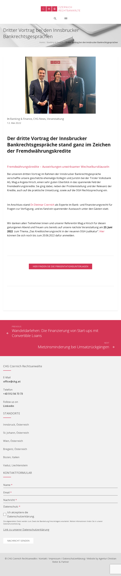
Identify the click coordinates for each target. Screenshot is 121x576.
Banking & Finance (55, 42)
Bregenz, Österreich (15, 449)
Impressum (54, 558)
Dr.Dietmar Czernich (42, 204)
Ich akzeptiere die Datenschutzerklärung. (21, 514)
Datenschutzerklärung (74, 558)
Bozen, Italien (11, 457)
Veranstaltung (55, 119)
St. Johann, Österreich (16, 432)
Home (42, 42)
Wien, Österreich (13, 441)
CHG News (39, 119)
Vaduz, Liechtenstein (15, 465)
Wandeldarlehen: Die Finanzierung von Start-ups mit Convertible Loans (55, 333)
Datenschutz (11, 506)
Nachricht (10, 500)
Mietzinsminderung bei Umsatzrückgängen (73, 346)
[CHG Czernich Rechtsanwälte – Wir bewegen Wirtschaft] (60, 8)
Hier (101, 231)
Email (7, 492)
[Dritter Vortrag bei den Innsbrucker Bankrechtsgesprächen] (60, 85)
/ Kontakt (42, 558)
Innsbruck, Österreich (16, 424)
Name (7, 485)
